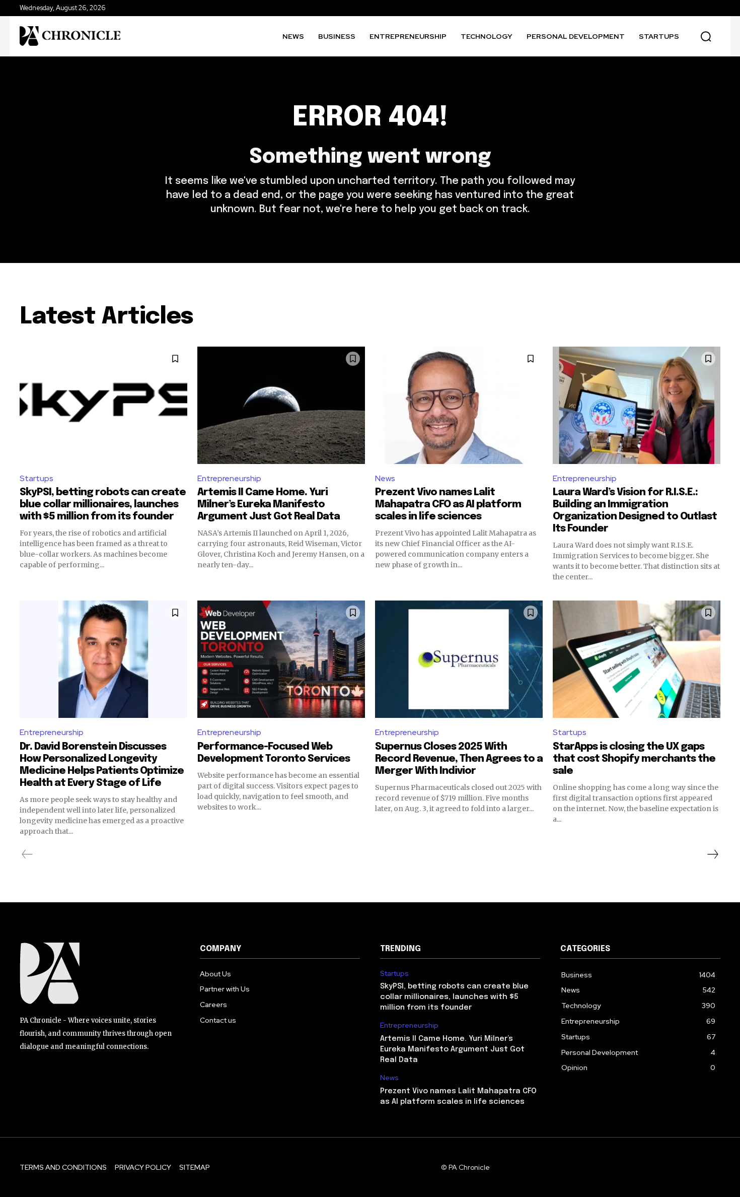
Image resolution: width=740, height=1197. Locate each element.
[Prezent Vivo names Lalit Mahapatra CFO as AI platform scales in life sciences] (459, 405)
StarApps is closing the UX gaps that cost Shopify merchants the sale (634, 759)
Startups (36, 478)
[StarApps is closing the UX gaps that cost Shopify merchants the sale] (636, 659)
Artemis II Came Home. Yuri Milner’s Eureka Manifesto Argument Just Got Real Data (268, 504)
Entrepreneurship (229, 478)
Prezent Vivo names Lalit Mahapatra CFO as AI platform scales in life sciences (448, 504)
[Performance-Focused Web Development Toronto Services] (281, 659)
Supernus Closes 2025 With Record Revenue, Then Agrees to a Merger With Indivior (459, 759)
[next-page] (712, 854)
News (385, 478)
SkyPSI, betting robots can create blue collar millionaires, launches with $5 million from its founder (103, 504)
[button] (705, 36)
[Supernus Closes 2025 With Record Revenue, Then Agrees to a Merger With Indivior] (459, 659)
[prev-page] (27, 854)
